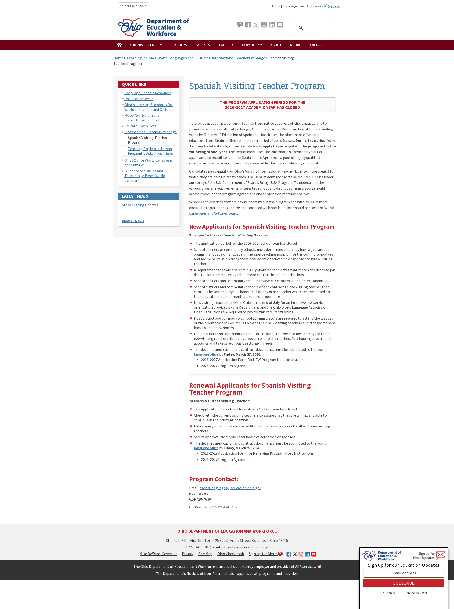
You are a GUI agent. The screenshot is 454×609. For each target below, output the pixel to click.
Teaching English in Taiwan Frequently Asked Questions (150, 151)
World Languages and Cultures (183, 57)
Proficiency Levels (138, 98)
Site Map (205, 553)
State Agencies (294, 6)
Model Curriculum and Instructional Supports (143, 117)
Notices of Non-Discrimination (211, 573)
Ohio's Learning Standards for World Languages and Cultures (148, 107)
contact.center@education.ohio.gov (242, 547)
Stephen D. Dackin (180, 540)
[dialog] (403, 578)
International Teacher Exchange (238, 57)
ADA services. (305, 566)
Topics (224, 44)
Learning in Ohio (140, 57)
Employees (315, 6)
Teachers (178, 44)
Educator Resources (140, 126)
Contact (316, 44)
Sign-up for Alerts (263, 553)
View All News (133, 220)
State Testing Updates (140, 205)
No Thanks (387, 593)
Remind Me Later (416, 593)
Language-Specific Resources (147, 92)
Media (295, 44)
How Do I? (251, 44)
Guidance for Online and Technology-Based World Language (144, 176)
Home (118, 57)
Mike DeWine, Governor (158, 553)
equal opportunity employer (246, 566)
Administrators (144, 44)
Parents (202, 44)
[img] (120, 45)
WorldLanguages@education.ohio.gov (230, 487)
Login (276, 6)
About (276, 44)
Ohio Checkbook (230, 553)
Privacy (187, 553)
